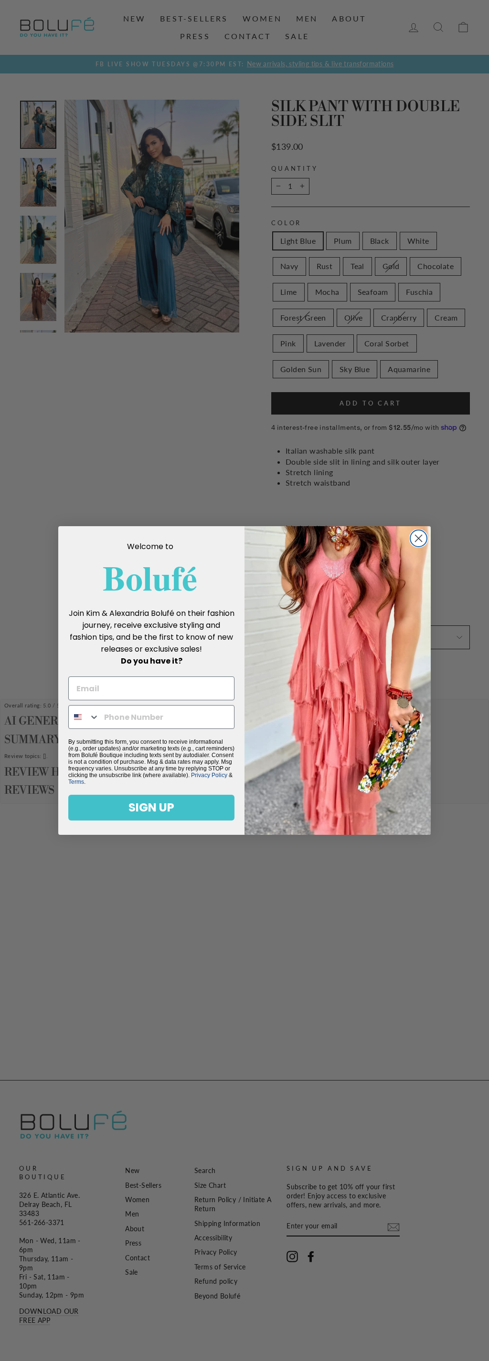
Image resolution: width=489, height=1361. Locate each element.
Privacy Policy (209, 775)
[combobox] (84, 717)
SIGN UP (151, 807)
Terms (76, 782)
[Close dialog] (418, 538)
